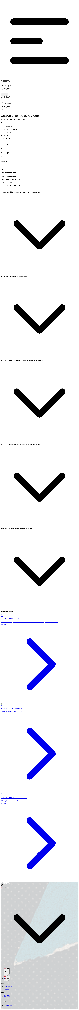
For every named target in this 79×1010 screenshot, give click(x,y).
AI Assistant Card (8, 986)
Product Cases (7, 105)
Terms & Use (7, 996)
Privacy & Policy (8, 998)
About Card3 (7, 109)
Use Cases (6, 989)
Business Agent (7, 103)
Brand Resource (8, 1005)
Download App (4, 95)
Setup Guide (7, 106)
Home (5, 102)
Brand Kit (6, 108)
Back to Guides (5, 112)
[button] (39, 926)
